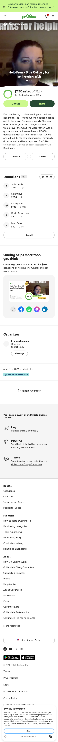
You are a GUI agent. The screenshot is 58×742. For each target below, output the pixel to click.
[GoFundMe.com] (29, 16)
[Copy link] (13, 309)
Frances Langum (20, 341)
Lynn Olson (17, 223)
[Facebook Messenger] (37, 309)
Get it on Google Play (11, 657)
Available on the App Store (28, 657)
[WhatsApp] (29, 309)
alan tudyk (16, 193)
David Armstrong (20, 213)
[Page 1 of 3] (27, 80)
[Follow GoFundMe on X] (16, 649)
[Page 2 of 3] (29, 80)
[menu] (53, 16)
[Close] (53, 6)
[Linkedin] (45, 309)
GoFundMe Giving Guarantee (26, 464)
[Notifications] (46, 16)
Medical (27, 369)
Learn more (44, 7)
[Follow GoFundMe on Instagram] (22, 649)
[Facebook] (21, 309)
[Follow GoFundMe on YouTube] (11, 649)
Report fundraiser (31, 390)
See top (48, 177)
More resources (11, 626)
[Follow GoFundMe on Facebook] (5, 649)
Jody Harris (17, 184)
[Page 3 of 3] (31, 80)
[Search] (5, 16)
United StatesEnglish (30, 640)
